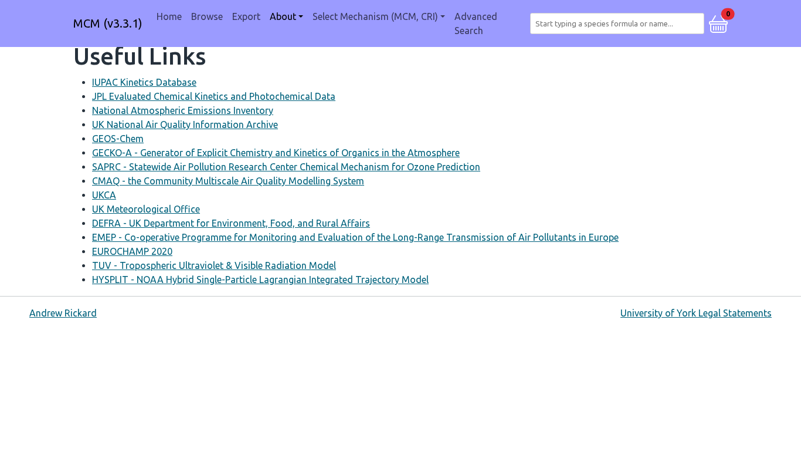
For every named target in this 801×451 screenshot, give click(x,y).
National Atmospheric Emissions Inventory (182, 110)
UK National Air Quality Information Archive (185, 124)
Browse (207, 16)
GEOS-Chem (118, 138)
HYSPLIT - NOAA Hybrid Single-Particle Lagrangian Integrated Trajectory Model (260, 279)
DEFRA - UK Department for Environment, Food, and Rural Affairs (231, 223)
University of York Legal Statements (696, 313)
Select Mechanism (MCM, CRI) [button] (375, 16)
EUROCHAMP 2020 (132, 251)
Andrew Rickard (63, 313)
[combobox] (619, 23)
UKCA (104, 195)
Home (169, 16)
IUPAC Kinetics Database (144, 82)
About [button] (283, 16)
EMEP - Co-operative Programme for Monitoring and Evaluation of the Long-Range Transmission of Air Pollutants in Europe (355, 237)
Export (246, 16)
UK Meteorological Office (146, 209)
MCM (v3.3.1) (107, 23)
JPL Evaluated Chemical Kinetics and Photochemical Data (213, 96)
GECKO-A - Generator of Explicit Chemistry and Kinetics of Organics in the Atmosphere (276, 152)
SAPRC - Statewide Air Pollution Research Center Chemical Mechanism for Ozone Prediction (286, 166)
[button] (718, 22)
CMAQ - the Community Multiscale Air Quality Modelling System (228, 181)
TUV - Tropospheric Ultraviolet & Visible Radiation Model (214, 265)
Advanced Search (475, 23)
